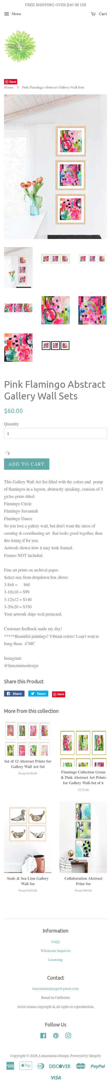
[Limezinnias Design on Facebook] (43, 1036)
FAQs (55, 941)
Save (12, 82)
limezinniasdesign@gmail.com (55, 988)
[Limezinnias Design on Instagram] (68, 1036)
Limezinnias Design (54, 1055)
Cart (102, 13)
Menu (16, 14)
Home (8, 87)
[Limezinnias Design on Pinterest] (56, 1036)
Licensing (55, 959)
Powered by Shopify (85, 1055)
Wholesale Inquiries (56, 950)
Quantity (11, 423)
